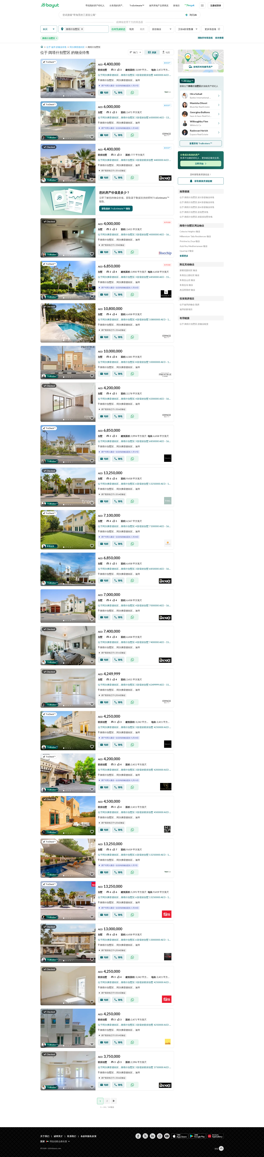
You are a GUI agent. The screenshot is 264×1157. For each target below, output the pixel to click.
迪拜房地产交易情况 (158, 5)
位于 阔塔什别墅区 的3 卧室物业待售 (197, 197)
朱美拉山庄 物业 (187, 280)
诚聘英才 (58, 1136)
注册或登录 (215, 5)
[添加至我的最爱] (92, 94)
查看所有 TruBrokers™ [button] (200, 143)
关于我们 (44, 1136)
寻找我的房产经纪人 (95, 5)
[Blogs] (189, 5)
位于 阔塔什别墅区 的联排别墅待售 (196, 217)
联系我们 (71, 1136)
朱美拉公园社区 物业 (189, 275)
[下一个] (114, 1101)
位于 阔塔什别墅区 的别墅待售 (194, 212)
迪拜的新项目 (186, 309)
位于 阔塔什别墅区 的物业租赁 (194, 324)
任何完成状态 (118, 29)
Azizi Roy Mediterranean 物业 (193, 246)
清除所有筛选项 (205, 37)
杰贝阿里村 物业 (187, 290)
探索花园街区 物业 (188, 270)
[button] (49, 29)
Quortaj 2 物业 (187, 251)
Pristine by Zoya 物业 (190, 241)
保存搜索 (219, 37)
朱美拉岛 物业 (186, 285)
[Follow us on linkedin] (152, 1136)
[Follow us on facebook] (138, 1136)
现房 (131, 29)
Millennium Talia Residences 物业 (195, 236)
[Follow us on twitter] (145, 1136)
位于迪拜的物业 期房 (189, 304)
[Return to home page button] (49, 5)
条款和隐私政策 (89, 1136)
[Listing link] (107, 78)
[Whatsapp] (132, 92)
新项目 (176, 5)
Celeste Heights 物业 (190, 231)
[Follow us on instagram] (160, 1136)
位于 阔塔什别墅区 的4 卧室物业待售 (197, 202)
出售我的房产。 (117, 5)
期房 (142, 29)
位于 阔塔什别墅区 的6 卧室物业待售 (197, 207)
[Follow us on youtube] (167, 1136)
